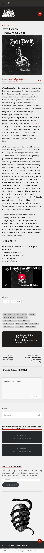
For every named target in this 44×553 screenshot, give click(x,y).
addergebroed (15, 81)
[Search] (13, 3)
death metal (24, 320)
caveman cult (10, 320)
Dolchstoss (36, 123)
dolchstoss (21, 323)
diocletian (9, 323)
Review (5, 25)
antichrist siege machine (15, 314)
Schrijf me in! (11, 485)
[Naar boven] (40, 541)
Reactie (35, 396)
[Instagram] (9, 3)
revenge (19, 326)
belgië (32, 314)
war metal (30, 326)
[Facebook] (4, 3)
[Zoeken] (39, 415)
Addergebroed (20, 545)
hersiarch (34, 323)
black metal (9, 317)
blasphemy (22, 317)
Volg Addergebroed (12, 466)
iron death (9, 326)
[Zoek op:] (22, 415)
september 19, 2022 (17, 79)
